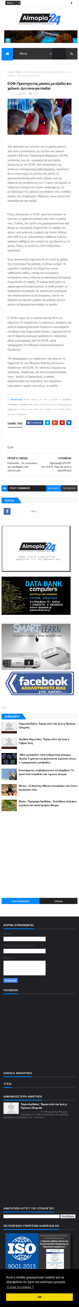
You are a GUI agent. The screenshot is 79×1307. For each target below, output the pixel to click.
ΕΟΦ (18, 72)
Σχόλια (58, 901)
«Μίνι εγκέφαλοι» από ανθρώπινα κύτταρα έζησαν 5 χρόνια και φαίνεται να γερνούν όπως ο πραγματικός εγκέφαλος (47, 758)
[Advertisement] (39, 854)
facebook (69, 488)
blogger (53, 488)
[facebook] (71, 3)
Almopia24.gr (17, 399)
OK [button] (40, 1297)
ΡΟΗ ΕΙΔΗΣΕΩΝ (20, 901)
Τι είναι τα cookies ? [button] (20, 1287)
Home (10, 72)
